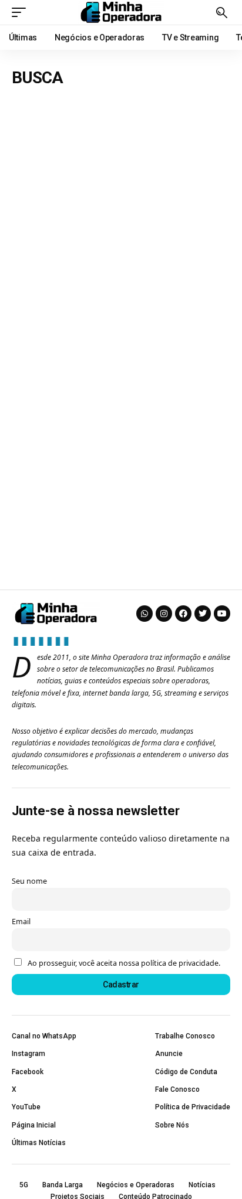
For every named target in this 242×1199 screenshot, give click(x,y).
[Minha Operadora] (121, 12)
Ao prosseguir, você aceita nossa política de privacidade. (124, 963)
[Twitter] (202, 613)
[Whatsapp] (144, 613)
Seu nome (29, 881)
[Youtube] (222, 613)
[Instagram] (164, 613)
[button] (22, 12)
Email (21, 921)
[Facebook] (183, 613)
